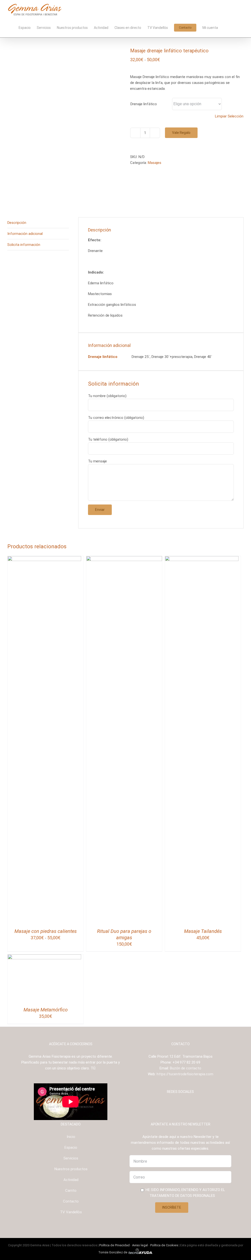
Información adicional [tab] (25, 233)
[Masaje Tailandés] (201, 559)
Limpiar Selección (229, 116)
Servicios (70, 1158)
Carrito (70, 1190)
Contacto (71, 1201)
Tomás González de (113, 1252)
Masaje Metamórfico (46, 1010)
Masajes (154, 162)
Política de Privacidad (114, 1245)
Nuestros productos (71, 1169)
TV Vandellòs (71, 1212)
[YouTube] (183, 1104)
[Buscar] (236, 27)
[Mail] (190, 1104)
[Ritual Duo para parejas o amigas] (124, 559)
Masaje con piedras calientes (45, 931)
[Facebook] (170, 1104)
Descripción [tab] (16, 222)
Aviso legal (140, 1245)
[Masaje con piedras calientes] (44, 559)
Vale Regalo (181, 133)
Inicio (71, 1136)
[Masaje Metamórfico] (44, 957)
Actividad (70, 1180)
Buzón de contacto (185, 1068)
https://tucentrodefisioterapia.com (185, 1074)
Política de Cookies (164, 1245)
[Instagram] (177, 1104)
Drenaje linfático (143, 104)
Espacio (70, 1147)
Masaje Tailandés (203, 931)
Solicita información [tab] (23, 244)
